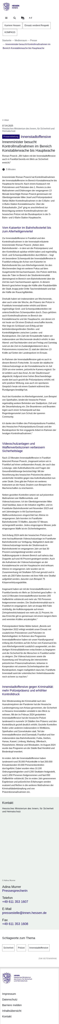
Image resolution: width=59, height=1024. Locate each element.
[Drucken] (41, 169)
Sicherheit (8, 948)
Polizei (21, 948)
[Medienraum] (23, 18)
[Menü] (6, 18)
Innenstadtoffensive (38, 948)
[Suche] (14, 18)
